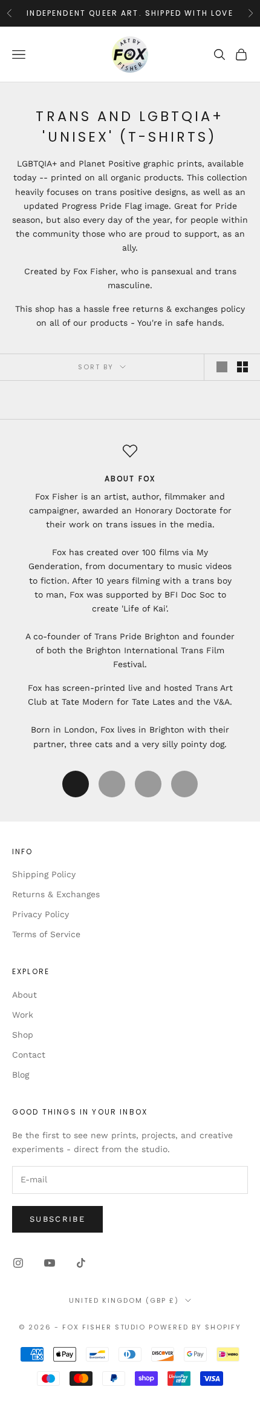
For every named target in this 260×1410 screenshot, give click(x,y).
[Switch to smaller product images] (242, 367)
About (24, 995)
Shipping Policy (44, 874)
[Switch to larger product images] (221, 367)
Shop (22, 1034)
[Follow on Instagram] (18, 1263)
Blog (20, 1074)
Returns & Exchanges (56, 894)
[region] (130, 597)
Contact (28, 1054)
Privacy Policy (40, 914)
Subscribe (57, 1219)
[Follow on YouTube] (50, 1263)
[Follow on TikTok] (81, 1263)
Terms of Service (46, 934)
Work (22, 1015)
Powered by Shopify (195, 1327)
